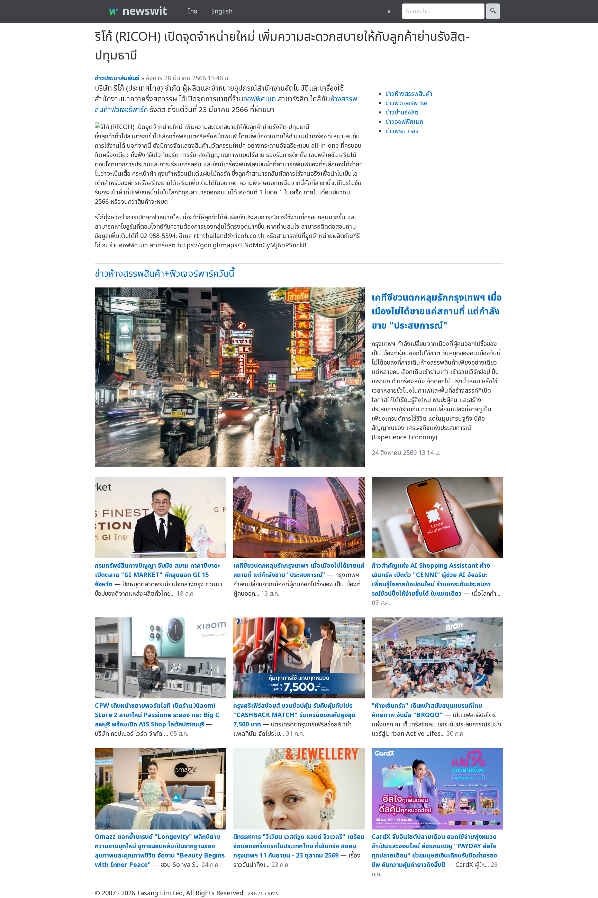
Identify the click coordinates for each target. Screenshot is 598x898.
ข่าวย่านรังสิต (402, 112)
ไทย (192, 11)
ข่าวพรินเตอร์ (402, 131)
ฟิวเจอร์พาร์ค (129, 109)
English (222, 11)
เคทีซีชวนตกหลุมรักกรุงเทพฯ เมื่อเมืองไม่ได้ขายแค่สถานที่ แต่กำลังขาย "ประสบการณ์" (437, 312)
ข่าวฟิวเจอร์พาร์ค (406, 103)
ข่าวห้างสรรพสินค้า (409, 94)
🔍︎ (493, 11)
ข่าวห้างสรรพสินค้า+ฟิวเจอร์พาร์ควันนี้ (164, 274)
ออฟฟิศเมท (259, 99)
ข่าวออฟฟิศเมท (404, 122)
